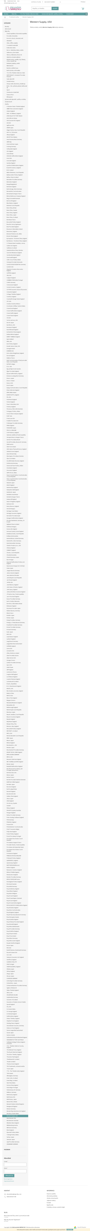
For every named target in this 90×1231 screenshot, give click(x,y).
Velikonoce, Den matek (13, 52)
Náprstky (7, 31)
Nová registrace (8, 1179)
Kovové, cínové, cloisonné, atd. (15, 38)
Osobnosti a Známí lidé (13, 92)
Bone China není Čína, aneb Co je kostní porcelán (16, 1216)
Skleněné (9, 41)
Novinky (7, 26)
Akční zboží (8, 29)
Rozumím (69, 1229)
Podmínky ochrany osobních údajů (56, 1207)
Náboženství (10, 66)
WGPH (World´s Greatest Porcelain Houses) (16, 76)
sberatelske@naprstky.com (14, 1194)
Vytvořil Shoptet (81, 1227)
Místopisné (9, 97)
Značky (7, 104)
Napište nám (50, 1205)
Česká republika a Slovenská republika (17, 34)
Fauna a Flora (10, 95)
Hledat (55, 8)
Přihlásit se (9, 1175)
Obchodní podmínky (49, 2)
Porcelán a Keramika (12, 36)
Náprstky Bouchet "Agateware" (12, 1220)
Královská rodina (11, 48)
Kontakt (49, 1203)
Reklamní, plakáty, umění (13, 63)
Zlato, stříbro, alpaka (12, 43)
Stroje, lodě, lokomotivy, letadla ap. (16, 84)
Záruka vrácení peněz (52, 1198)
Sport (8, 90)
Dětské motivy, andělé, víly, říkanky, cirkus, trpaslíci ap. (16, 60)
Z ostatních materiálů (12, 45)
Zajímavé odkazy (51, 1200)
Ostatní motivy (10, 81)
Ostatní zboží (8, 102)
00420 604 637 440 (11, 1197)
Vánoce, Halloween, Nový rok (14, 55)
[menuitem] (6, 14)
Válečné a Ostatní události (13, 57)
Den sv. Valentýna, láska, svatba (15, 50)
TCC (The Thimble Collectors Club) (16, 73)
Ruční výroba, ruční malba (13, 70)
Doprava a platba (36, 2)
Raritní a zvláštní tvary (12, 68)
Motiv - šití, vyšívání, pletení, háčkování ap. (17, 86)
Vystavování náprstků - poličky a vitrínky (15, 99)
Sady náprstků (10, 79)
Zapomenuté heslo (9, 1181)
